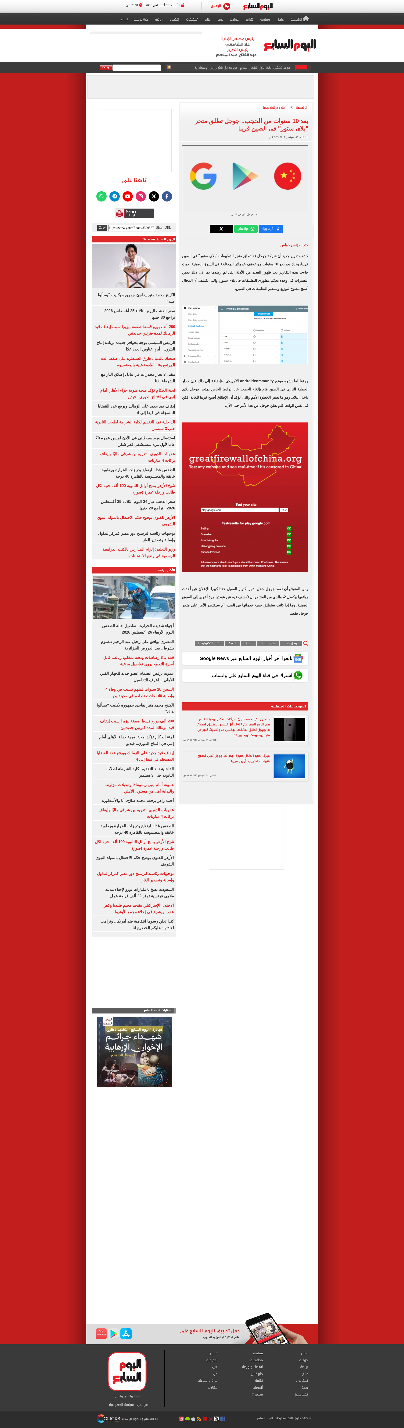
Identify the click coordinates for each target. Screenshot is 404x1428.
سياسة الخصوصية (121, 1405)
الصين (232, 643)
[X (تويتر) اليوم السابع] (154, 196)
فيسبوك (267, 229)
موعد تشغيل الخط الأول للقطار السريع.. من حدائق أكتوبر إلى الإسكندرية (242, 67)
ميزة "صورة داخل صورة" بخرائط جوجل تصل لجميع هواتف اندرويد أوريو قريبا (234, 758)
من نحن (142, 1405)
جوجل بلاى (291, 643)
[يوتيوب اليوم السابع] (128, 196)
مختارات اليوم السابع (158, 1010)
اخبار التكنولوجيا (209, 643)
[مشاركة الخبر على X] (221, 229)
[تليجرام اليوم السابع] (114, 196)
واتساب (242, 229)
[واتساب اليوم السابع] (101, 196)
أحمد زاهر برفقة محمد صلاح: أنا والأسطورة (138, 800)
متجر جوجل (268, 643)
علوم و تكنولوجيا (274, 108)
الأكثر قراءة (166, 570)
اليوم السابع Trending (159, 239)
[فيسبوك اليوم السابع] (167, 196)
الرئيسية (301, 108)
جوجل (248, 643)
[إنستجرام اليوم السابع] (141, 196)
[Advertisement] (202, 1275)
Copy (102, 228)
